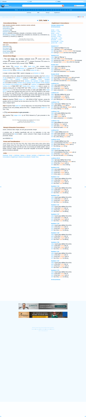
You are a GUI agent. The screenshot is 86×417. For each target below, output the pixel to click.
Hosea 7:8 (22, 99)
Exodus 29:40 (6, 70)
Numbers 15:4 (37, 81)
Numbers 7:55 (55, 242)
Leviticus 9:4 (6, 86)
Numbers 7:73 (55, 270)
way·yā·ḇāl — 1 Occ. (56, 38)
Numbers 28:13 (21, 82)
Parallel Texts (34, 157)
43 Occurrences (55, 279)
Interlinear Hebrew (19, 155)
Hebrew (10, 17)
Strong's (7, 17)
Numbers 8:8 (28, 81)
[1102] (84, 190)
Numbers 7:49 (55, 233)
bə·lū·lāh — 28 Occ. (56, 35)
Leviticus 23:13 (36, 79)
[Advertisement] (43, 292)
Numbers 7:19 (55, 186)
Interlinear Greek (7, 155)
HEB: (52, 48)
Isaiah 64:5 (18, 105)
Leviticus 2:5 (19, 70)
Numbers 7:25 (55, 195)
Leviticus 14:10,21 (21, 79)
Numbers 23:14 (18, 84)
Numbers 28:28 (40, 82)
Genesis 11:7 (23, 68)
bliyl (15, 134)
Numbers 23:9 (9, 84)
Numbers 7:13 (55, 177)
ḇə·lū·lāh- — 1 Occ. (56, 39)
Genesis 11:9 (18, 66)
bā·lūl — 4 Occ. (55, 33)
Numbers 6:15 (7, 89)
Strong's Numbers (31, 155)
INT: (52, 52)
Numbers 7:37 (55, 214)
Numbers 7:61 (55, 251)
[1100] (1, 190)
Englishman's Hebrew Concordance (20, 157)
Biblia (4, 17)
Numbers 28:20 (30, 82)
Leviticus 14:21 (55, 148)
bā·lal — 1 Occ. (55, 30)
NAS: (52, 49)
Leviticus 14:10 (55, 139)
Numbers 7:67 (55, 261)
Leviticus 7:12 (34, 86)
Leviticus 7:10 (35, 84)
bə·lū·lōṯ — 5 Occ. (56, 36)
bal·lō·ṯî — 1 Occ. (56, 31)
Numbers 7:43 (55, 223)
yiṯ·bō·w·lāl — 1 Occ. (56, 43)
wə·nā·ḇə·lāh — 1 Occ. (57, 41)
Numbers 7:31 (55, 205)
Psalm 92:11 (31, 66)
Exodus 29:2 (33, 70)
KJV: (52, 51)
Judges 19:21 (17, 115)
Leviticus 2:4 (18, 77)
